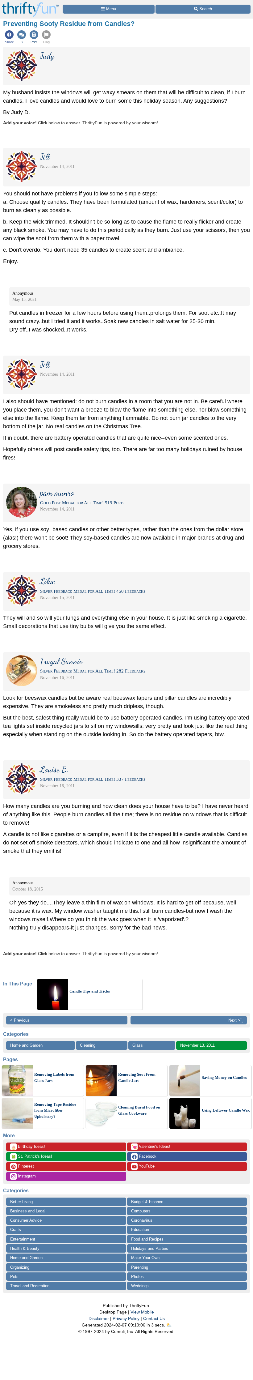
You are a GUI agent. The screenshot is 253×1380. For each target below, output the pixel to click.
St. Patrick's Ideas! (31, 1157)
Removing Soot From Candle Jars (137, 1077)
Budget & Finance (147, 1201)
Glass (137, 1045)
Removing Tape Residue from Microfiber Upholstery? (55, 1110)
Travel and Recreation (29, 1286)
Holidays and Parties (149, 1248)
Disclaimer (99, 1318)
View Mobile (142, 1312)
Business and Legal (27, 1211)
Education (140, 1229)
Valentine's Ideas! (151, 1147)
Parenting (139, 1267)
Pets (14, 1276)
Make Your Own (145, 1257)
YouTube (146, 1166)
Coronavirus (141, 1220)
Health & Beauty (24, 1248)
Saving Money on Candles (224, 1077)
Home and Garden (26, 1045)
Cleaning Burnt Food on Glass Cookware (139, 1110)
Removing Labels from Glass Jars (54, 1077)
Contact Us (154, 1318)
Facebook (147, 1156)
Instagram (26, 1176)
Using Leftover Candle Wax (226, 1110)
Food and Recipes (147, 1239)
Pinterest (25, 1166)
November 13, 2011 (197, 1045)
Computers (141, 1211)
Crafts (15, 1229)
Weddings (140, 1286)
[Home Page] (30, 3)
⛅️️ (169, 1324)
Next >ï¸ (235, 1020)
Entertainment (22, 1239)
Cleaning (87, 1045)
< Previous (20, 1020)
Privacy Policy (126, 1318)
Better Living (21, 1201)
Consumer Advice (26, 1220)
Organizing (19, 1267)
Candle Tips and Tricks (89, 991)
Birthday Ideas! (28, 1147)
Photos (137, 1276)
